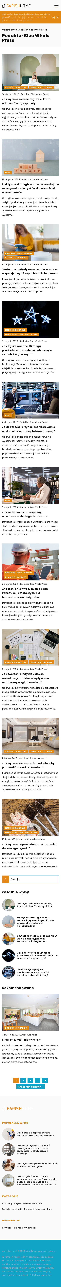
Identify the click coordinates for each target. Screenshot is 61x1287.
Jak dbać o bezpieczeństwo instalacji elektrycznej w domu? (35, 1134)
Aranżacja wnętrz (11, 1203)
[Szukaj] (5, 879)
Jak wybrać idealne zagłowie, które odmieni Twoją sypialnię (35, 905)
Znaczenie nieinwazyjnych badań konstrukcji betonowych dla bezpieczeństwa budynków (25, 593)
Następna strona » (30, 1087)
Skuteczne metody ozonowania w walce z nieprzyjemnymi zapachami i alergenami (37, 939)
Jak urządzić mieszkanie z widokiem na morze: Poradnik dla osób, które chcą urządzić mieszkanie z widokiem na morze (36, 1180)
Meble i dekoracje (32, 1203)
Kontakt (6, 1227)
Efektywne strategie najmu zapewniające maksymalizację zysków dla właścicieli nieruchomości (30, 188)
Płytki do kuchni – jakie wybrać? (21, 1039)
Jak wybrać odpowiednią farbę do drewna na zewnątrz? (37, 1165)
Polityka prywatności (24, 1227)
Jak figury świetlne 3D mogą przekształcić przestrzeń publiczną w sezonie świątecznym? (27, 350)
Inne (49, 1209)
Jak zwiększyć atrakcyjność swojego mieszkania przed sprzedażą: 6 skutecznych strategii (33, 1149)
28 (44, 1080)
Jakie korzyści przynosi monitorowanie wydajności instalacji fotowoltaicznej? (33, 972)
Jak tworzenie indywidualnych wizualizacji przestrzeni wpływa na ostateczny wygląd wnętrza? (25, 678)
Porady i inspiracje (12, 1209)
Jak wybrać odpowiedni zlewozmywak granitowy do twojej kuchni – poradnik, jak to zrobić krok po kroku (24, 17)
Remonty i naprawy (34, 1209)
